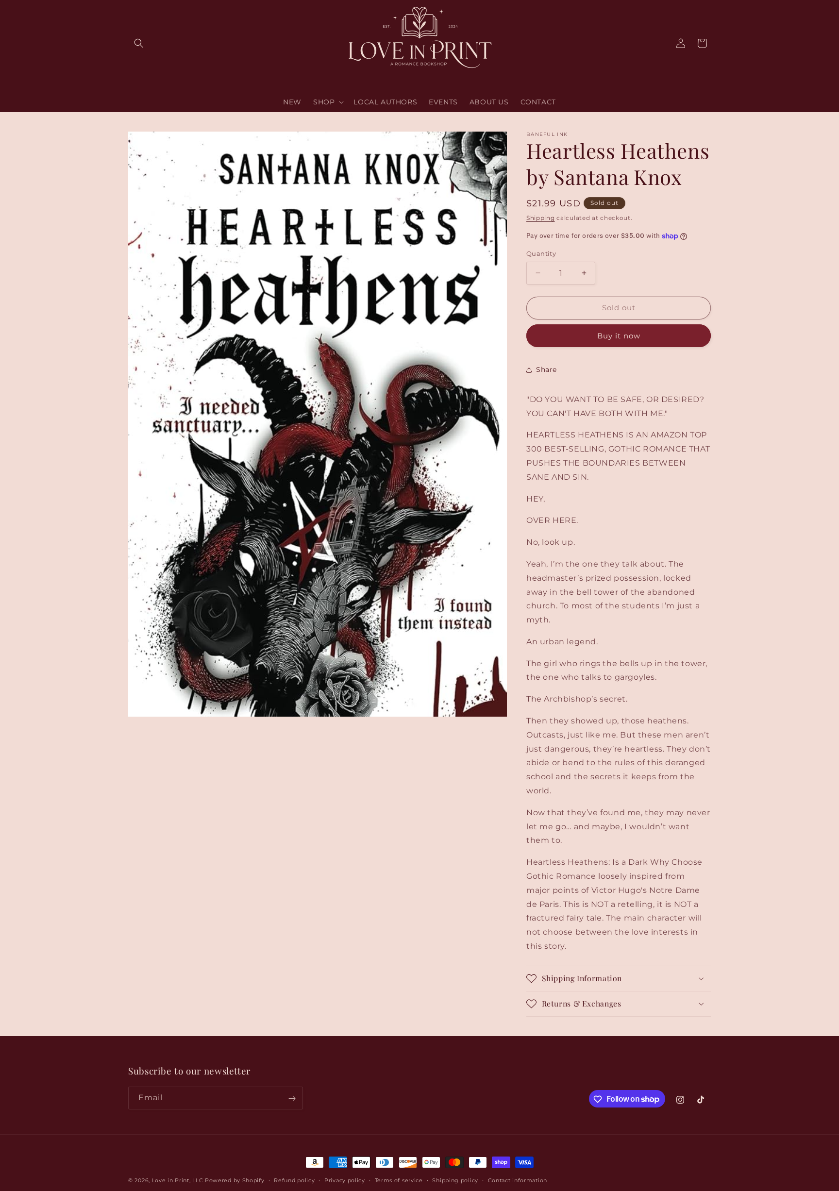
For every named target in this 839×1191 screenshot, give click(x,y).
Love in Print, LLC (177, 1180)
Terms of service (399, 1179)
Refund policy (294, 1179)
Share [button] (546, 369)
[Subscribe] (291, 1098)
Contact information (517, 1179)
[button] (139, 43)
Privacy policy (344, 1179)
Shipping (540, 217)
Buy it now (618, 335)
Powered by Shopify (235, 1180)
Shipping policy (455, 1179)
